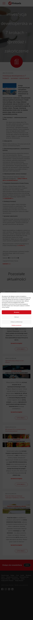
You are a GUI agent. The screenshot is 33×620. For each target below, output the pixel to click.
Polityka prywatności (16, 325)
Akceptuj (16, 312)
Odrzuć (16, 317)
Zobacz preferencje (16, 322)
